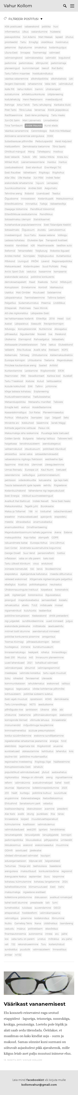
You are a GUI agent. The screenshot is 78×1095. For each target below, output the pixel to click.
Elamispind (25, 339)
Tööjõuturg (41, 251)
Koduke (30, 381)
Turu (43, 944)
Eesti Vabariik (12, 157)
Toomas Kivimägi (14, 642)
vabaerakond (32, 27)
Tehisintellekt (25, 251)
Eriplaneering (41, 391)
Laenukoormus (57, 230)
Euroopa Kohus (38, 543)
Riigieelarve (60, 485)
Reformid (10, 251)
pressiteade (36, 903)
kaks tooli (48, 558)
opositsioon (36, 699)
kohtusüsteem (13, 694)
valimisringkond (13, 58)
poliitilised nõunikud (54, 449)
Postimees (25, 308)
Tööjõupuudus (46, 256)
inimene (25, 647)
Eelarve (68, 532)
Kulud (40, 381)
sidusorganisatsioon (15, 861)
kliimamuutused (38, 887)
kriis (71, 751)
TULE (34, 605)
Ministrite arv (12, 423)
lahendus (61, 751)
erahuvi (25, 407)
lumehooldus (12, 908)
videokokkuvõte (27, 480)
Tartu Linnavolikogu (16, 704)
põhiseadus (11, 334)
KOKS (48, 699)
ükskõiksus (47, 42)
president (62, 809)
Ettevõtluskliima (14, 204)
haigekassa (11, 444)
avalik (21, 814)
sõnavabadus (23, 522)
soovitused (21, 850)
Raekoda (43, 282)
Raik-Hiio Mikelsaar (60, 131)
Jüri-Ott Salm (12, 120)
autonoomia (35, 934)
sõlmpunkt (42, 63)
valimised (54, 53)
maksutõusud (28, 871)
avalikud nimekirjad (61, 897)
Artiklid (54, 365)
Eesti (52, 887)
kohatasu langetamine (46, 882)
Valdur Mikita (47, 157)
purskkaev (42, 814)
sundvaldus (11, 949)
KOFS (65, 350)
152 (13, 944)
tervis (39, 569)
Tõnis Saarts (58, 146)
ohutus (69, 37)
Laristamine (31, 371)
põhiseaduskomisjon (38, 642)
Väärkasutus (56, 287)
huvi (55, 27)
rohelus (45, 652)
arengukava (11, 871)
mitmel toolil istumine (17, 631)
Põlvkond (10, 261)
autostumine (12, 94)
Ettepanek (10, 308)
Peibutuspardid (43, 141)
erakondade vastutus (16, 277)
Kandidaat (22, 245)
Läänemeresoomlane (32, 162)
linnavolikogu (59, 652)
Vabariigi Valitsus (45, 438)
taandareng (66, 923)
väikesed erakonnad (16, 579)
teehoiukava (40, 866)
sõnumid (30, 668)
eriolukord (46, 564)
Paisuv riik (43, 428)
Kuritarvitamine (13, 371)
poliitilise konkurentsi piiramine (22, 637)
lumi (55, 903)
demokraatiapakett (15, 282)
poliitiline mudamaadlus (33, 757)
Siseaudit (36, 324)
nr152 (18, 955)
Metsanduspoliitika (15, 402)
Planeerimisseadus (53, 412)
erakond (27, 845)
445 (31, 657)
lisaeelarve (55, 866)
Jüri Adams (29, 37)
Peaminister (11, 376)
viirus (36, 564)
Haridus (51, 162)
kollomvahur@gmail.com (39, 1084)
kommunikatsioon (15, 683)
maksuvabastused (28, 517)
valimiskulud (66, 84)
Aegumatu (51, 188)
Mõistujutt (66, 282)
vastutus (31, 272)
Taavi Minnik (41, 308)
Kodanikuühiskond (15, 491)
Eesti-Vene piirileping (36, 115)
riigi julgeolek (12, 621)
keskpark (33, 652)
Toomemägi (39, 53)
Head (60, 319)
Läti (71, 79)
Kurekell (67, 376)
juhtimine (51, 386)
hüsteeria (55, 32)
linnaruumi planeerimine (50, 657)
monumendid (12, 725)
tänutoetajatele (13, 835)
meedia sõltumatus (61, 574)
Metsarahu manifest (39, 402)
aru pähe (67, 939)
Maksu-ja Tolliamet (15, 511)
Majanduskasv (65, 360)
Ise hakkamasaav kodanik (19, 319)
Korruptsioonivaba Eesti (18, 767)
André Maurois (34, 126)
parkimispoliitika (14, 840)
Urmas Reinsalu (13, 470)
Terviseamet (32, 678)
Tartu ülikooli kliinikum (17, 564)
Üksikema (10, 339)
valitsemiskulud (13, 449)
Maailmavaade (45, 245)
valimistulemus (46, 824)
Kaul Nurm (47, 470)
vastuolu (9, 929)
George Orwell (12, 553)
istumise (9, 788)
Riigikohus (58, 173)
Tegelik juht (31, 506)
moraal (59, 605)
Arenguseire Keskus (15, 877)
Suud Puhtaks (50, 266)
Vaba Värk (50, 84)
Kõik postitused (13, 27)
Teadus (56, 193)
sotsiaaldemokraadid (46, 454)
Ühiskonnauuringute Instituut (21, 590)
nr (36, 511)
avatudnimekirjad (42, 783)
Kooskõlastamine (41, 407)
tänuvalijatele (32, 835)
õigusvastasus (52, 595)
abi (61, 710)
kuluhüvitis (30, 611)
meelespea (11, 673)
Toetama (49, 360)
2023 (64, 788)
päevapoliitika (12, 37)
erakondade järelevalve (17, 626)
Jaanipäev (36, 418)
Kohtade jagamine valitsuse (20, 428)
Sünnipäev (29, 256)
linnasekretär (59, 720)
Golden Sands (12, 438)
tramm (39, 89)
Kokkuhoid (28, 423)
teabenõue (45, 611)
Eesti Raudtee (12, 173)
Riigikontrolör (48, 371)
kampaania (60, 272)
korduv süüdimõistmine (18, 736)
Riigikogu (44, 173)
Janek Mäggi (58, 423)
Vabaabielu (58, 339)
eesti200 (31, 829)
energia (54, 741)
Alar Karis (10, 814)
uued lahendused (14, 663)
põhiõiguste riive (14, 710)
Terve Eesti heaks (60, 501)
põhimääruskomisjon (45, 715)
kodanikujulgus (57, 47)
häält (14, 793)
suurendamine (43, 908)
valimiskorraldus (34, 58)
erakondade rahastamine (19, 183)
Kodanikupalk (45, 199)
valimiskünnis (22, 783)
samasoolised (49, 600)
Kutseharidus (63, 256)
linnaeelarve (11, 819)
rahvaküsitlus (12, 605)
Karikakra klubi (62, 105)
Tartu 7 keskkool (14, 381)
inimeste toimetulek (16, 569)
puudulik (25, 949)
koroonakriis (61, 590)
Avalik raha (40, 350)
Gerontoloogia (39, 131)
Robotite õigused (59, 251)
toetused (61, 470)
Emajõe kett (12, 407)
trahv (61, 887)
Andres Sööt (35, 188)
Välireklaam (29, 173)
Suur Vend (29, 553)
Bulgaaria (28, 438)
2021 (30, 663)
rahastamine (35, 84)
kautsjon (45, 856)
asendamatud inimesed (46, 631)
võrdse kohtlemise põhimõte (48, 689)
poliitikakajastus (38, 584)
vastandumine (39, 32)
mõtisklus (53, 939)
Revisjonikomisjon (54, 324)
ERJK (61, 371)
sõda (54, 710)
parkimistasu (26, 63)
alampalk (43, 537)
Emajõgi (33, 42)
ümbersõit (66, 840)
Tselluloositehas (41, 397)
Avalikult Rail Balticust (17, 501)
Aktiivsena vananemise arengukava (24, 136)
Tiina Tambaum (14, 126)
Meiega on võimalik (32, 777)
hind (63, 741)
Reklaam (54, 350)
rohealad (18, 678)
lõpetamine (23, 788)
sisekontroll (66, 715)
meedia (9, 522)
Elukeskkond (65, 345)
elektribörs (10, 746)
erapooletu (60, 517)
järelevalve (35, 850)
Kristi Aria (23, 465)
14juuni (40, 183)
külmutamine (12, 824)
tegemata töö (26, 746)
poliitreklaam (35, 929)
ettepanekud (12, 913)
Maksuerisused (13, 266)
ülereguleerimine (54, 465)
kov (7, 939)
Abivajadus (61, 329)
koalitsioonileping (14, 809)
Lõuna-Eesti (11, 53)
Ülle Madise (24, 178)
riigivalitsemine (63, 777)
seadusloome (45, 704)
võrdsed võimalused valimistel (21, 856)
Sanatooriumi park (30, 803)
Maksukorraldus (13, 506)
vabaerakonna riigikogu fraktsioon (23, 459)
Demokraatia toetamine (36, 146)
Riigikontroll (44, 746)
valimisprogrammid (48, 668)
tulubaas (27, 908)
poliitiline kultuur (41, 793)
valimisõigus (11, 918)
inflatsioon (10, 558)
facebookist (35, 1080)
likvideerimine (53, 569)
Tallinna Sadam (56, 298)
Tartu (23, 42)
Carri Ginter (11, 548)
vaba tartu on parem (23, 939)
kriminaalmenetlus (15, 730)
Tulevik (26, 157)
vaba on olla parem (30, 558)
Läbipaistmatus (13, 298)
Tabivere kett (65, 438)
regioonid (67, 871)
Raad (32, 282)
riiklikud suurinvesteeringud (37, 496)
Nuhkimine (45, 329)
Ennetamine (29, 287)
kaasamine (45, 272)
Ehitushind (11, 803)
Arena (58, 532)
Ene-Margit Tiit (52, 167)
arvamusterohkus (14, 527)
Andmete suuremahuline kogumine (40, 548)
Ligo (47, 418)
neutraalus (56, 584)
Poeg (64, 266)
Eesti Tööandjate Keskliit (57, 225)
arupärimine (11, 798)
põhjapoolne (51, 840)
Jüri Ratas (34, 412)
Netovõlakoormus (52, 798)
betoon (56, 642)
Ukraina (44, 710)
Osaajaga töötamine (16, 209)
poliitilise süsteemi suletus (38, 694)
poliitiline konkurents (42, 277)
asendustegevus (51, 444)
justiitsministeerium (49, 475)
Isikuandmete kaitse (16, 543)
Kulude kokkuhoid (15, 386)
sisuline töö (11, 757)
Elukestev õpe (35, 240)
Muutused (38, 292)
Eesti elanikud (34, 167)
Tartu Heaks (58, 115)
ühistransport (53, 89)
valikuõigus (29, 475)
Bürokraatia (47, 506)
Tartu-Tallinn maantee (17, 74)
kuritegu (25, 793)
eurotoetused (12, 751)
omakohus (40, 47)
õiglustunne (25, 47)
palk (7, 595)
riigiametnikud (13, 611)
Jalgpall (56, 418)
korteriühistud (56, 944)
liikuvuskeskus (33, 840)
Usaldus (9, 292)
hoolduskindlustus (43, 74)
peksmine (10, 47)
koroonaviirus (35, 595)
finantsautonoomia (15, 934)
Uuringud (23, 261)
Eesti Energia (12, 496)
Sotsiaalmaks (12, 230)
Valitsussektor (54, 381)
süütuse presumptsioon (42, 730)
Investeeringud (13, 235)
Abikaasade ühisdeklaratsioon (21, 345)
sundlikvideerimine (32, 621)
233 (7, 793)
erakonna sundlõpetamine (49, 736)
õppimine (10, 465)
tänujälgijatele (50, 835)
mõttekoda (39, 626)
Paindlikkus (46, 214)
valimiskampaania (50, 913)
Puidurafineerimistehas (17, 397)
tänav (61, 814)
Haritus (63, 162)
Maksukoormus (64, 199)
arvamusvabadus (42, 522)
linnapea (25, 53)
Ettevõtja (41, 319)
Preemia (46, 303)
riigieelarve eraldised (34, 892)
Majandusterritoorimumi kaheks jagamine (28, 532)
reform (8, 783)
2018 (52, 319)
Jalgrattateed (52, 861)
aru (57, 934)
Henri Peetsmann (33, 99)
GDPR (55, 537)
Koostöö (9, 245)
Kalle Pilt (9, 89)
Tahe (43, 345)
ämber (8, 955)
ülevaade (47, 678)
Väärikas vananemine (16, 131)
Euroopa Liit (31, 470)
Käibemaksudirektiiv (61, 355)
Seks (66, 418)
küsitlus (22, 584)
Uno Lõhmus (57, 543)
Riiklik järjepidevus (58, 110)
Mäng (31, 152)
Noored (41, 334)
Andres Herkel (12, 256)
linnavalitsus (59, 949)
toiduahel (45, 511)
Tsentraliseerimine (35, 298)
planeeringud (12, 68)
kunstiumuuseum (43, 647)
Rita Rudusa (24, 350)
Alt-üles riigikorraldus (16, 313)
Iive (50, 334)
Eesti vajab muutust (16, 699)
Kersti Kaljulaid (63, 141)
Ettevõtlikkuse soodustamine (21, 214)
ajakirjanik (46, 517)
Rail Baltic (57, 68)
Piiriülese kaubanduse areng (20, 365)
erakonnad (53, 683)
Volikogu (62, 235)
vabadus (47, 803)
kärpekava (46, 590)
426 (33, 245)
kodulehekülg (12, 99)
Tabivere (58, 402)
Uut (68, 319)
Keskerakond (39, 616)
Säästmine (42, 423)
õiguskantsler (27, 334)
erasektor (10, 517)
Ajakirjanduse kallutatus (33, 574)
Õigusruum (28, 230)
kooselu (63, 600)
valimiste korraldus (30, 673)
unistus (41, 939)
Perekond (60, 334)
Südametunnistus (28, 303)
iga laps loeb (61, 480)
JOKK (50, 136)
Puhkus (9, 418)
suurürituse (60, 793)
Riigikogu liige (43, 762)
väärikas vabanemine (16, 79)
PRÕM (34, 261)
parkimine (10, 63)
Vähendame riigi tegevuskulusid (46, 491)
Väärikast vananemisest (35, 1004)
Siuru (47, 877)
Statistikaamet (42, 219)
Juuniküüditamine (15, 188)
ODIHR (9, 850)
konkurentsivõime (49, 871)
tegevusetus (23, 689)
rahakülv (38, 767)
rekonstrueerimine (28, 944)
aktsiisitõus (11, 454)
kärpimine (58, 877)
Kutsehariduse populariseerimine (23, 225)
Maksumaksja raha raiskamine (21, 433)
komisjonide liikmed (16, 720)
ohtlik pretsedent (58, 616)
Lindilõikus (59, 303)
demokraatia (61, 699)
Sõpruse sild (35, 861)
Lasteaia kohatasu (15, 240)
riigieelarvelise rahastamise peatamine (26, 741)
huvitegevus (11, 647)
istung (30, 814)
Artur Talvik (23, 105)
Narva (38, 923)
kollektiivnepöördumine (46, 788)
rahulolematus (36, 683)
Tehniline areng (13, 193)
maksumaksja (12, 892)
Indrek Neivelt (40, 501)
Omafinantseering (37, 527)
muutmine (62, 845)
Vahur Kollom (18, 6)
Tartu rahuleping (42, 105)
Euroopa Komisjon (15, 360)
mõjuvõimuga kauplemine (38, 725)
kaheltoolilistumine (15, 887)
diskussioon (41, 897)
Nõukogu (10, 329)
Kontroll (42, 287)
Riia (53, 814)
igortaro (43, 829)
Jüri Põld (38, 178)
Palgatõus (10, 303)
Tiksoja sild (24, 866)
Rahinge (9, 105)
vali (6, 944)
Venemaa (39, 110)
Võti (35, 157)
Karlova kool (53, 376)
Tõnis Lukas (25, 110)
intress (48, 934)
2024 (65, 882)
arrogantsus (48, 637)
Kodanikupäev (32, 266)
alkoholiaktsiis (58, 79)
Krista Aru (62, 157)
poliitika (46, 27)
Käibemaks (11, 355)
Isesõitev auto (64, 245)
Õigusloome (11, 199)
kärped (25, 819)
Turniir (54, 282)
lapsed (59, 37)
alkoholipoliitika (39, 79)
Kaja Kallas (30, 537)
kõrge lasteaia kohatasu (18, 391)
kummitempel (31, 68)
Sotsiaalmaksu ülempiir (18, 219)
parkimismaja (58, 63)
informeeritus (12, 32)
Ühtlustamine (39, 355)
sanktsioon (31, 710)
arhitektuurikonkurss (33, 94)
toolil (66, 783)
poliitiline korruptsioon (17, 616)
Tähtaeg (24, 355)
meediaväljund (53, 99)
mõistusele (46, 605)
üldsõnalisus (50, 923)
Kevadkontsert (36, 376)
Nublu (8, 923)
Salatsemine (54, 292)
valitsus (66, 683)
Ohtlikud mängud (15, 152)
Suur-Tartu (30, 235)
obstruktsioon (34, 809)
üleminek (37, 465)
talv (48, 903)
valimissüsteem (41, 949)
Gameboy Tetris (23, 923)
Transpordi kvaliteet (56, 240)
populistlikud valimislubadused (22, 772)
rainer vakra (26, 454)
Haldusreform (12, 146)
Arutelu (41, 230)
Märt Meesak (45, 37)
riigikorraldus (12, 777)
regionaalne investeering (18, 762)
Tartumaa (10, 866)
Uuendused (43, 193)
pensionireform (46, 553)
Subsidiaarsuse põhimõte (19, 141)
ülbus (25, 32)
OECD (57, 908)
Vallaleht (9, 350)
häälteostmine (62, 762)
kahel (58, 783)
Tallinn (39, 386)
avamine (49, 809)
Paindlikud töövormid (42, 209)
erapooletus (11, 574)
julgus (69, 621)
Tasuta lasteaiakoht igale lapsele (23, 485)
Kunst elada (51, 126)
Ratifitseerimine (13, 115)
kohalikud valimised (46, 663)
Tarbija (43, 204)
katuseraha (45, 480)
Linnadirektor (51, 120)
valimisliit (51, 58)
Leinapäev (52, 183)
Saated (43, 365)
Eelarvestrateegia (30, 798)
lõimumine (58, 918)
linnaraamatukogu (15, 652)
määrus (21, 929)
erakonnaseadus (44, 845)
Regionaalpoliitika (62, 261)
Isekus (52, 345)
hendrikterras (57, 829)
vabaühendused (63, 511)
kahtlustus (47, 751)
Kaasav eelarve (47, 235)
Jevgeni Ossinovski (15, 84)
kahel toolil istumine (16, 903)
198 (30, 511)
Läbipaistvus (21, 324)
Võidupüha (22, 418)
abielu (25, 605)
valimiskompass (13, 668)
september (35, 877)
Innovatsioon (28, 199)
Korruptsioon (12, 287)
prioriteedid (11, 42)
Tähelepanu (44, 152)
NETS (33, 704)
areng (49, 777)
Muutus (22, 657)
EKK (30, 386)
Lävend (45, 261)
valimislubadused (14, 829)
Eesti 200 (10, 657)
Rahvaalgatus (41, 339)
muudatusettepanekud (44, 819)
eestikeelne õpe (54, 459)
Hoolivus (58, 152)
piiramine (26, 918)
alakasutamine (30, 751)
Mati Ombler (23, 292)
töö (32, 569)
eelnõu (47, 485)
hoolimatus (62, 42)
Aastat (8, 324)
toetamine (25, 715)
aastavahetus (59, 772)
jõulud (45, 772)
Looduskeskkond (14, 167)
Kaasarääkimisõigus (15, 412)
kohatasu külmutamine (18, 882)
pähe (64, 934)
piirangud (10, 600)
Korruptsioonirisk (27, 329)
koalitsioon (29, 824)
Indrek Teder (53, 178)
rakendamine (12, 475)
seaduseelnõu (55, 626)
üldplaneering (55, 94)
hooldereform (29, 913)
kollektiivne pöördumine (18, 897)
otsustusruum (32, 449)
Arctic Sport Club (14, 272)
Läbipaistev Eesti (40, 313)
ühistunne (10, 715)
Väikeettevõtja (58, 204)
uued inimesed (54, 621)
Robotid (29, 193)
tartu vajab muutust (54, 673)
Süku (7, 678)
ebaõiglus (10, 584)
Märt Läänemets (32, 120)
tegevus (9, 689)
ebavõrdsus (51, 929)
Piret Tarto (10, 110)
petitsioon (10, 480)
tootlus (61, 553)
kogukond (64, 58)
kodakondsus (41, 918)
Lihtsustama (34, 360)
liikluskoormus (12, 845)
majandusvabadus (28, 600)
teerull (45, 68)
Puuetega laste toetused (55, 433)
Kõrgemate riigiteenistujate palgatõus (51, 579)
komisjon (66, 835)
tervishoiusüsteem (30, 444)
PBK (23, 376)
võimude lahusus (39, 720)
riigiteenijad (18, 595)
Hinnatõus (31, 204)
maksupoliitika (13, 537)
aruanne (58, 746)
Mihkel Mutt (11, 162)
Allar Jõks (10, 178)
